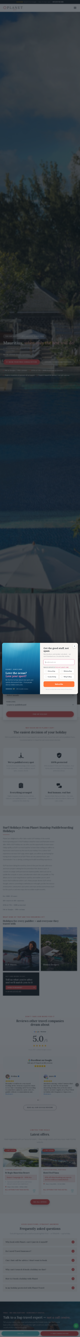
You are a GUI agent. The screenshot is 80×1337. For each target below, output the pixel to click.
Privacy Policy (68, 689)
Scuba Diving (52, 677)
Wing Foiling (68, 677)
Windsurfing (68, 671)
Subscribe (59, 684)
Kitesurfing (51, 671)
